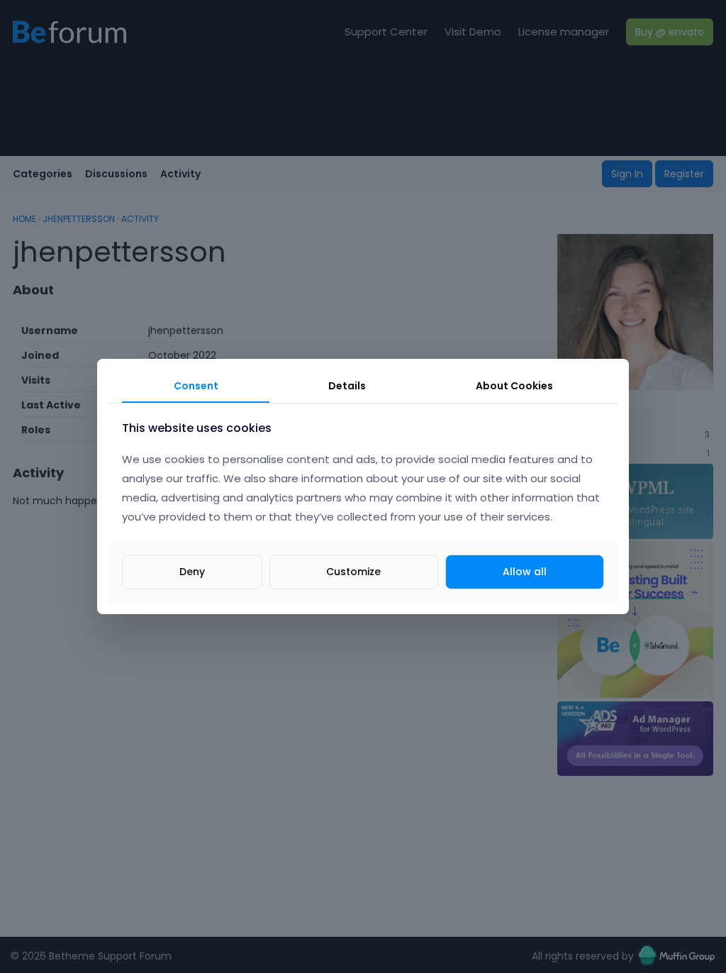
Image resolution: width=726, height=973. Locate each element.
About (514, 386)
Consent (196, 386)
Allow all (525, 572)
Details (347, 386)
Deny (192, 572)
